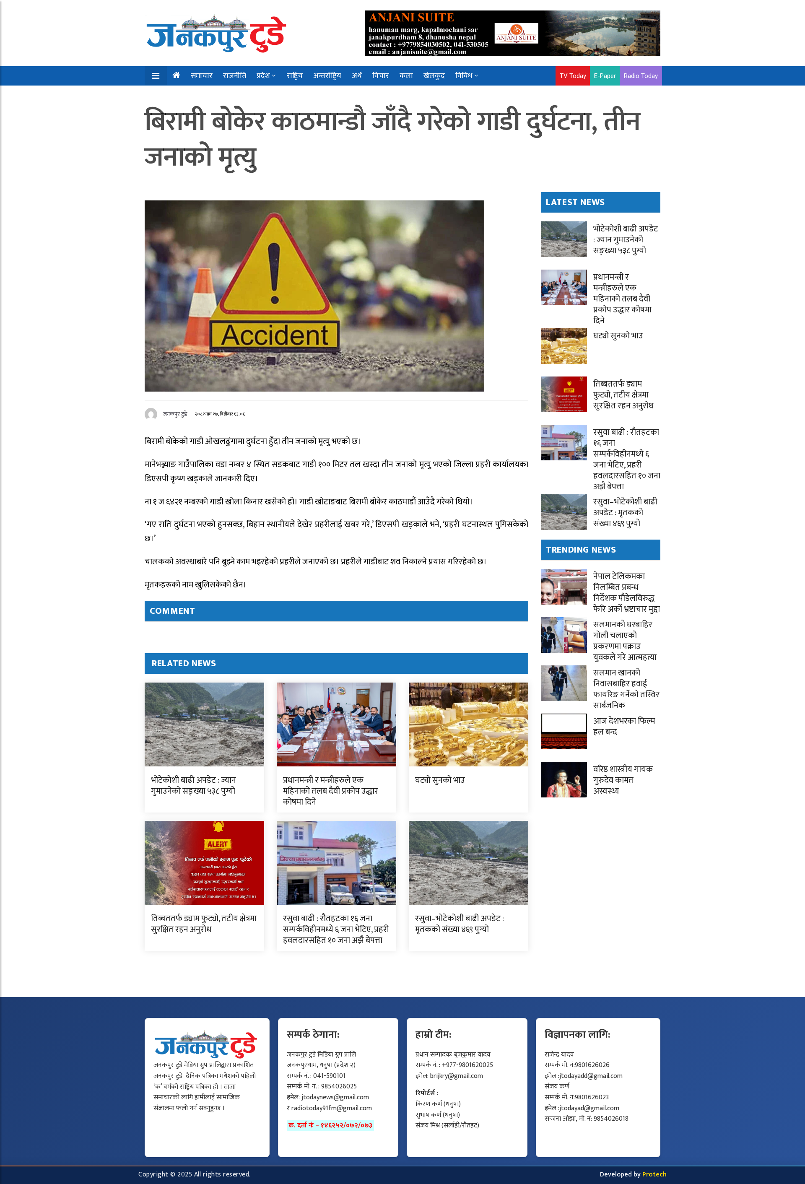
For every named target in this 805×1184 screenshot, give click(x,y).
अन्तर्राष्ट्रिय (327, 76)
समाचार (202, 76)
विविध (464, 76)
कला (406, 76)
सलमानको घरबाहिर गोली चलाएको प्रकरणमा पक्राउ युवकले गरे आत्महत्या (625, 641)
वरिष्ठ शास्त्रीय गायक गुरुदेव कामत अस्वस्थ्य (623, 780)
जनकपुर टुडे (175, 414)
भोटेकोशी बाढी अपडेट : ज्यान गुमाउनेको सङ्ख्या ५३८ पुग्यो (193, 785)
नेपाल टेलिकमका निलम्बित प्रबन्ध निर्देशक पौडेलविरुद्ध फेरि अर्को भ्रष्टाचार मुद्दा (626, 592)
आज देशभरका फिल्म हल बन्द (624, 726)
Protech (654, 1174)
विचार (380, 76)
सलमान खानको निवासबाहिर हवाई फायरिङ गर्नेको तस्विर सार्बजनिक (626, 689)
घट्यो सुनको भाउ (440, 780)
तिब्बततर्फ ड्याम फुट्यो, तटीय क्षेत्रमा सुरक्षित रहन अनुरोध (204, 924)
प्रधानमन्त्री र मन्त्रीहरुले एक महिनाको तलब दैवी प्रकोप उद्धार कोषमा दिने (330, 791)
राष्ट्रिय (295, 76)
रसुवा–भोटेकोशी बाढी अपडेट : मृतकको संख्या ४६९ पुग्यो (459, 924)
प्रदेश (263, 76)
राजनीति (234, 76)
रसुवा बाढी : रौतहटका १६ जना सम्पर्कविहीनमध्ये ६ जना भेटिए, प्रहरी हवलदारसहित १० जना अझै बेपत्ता (336, 929)
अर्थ (357, 76)
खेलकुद (434, 76)
